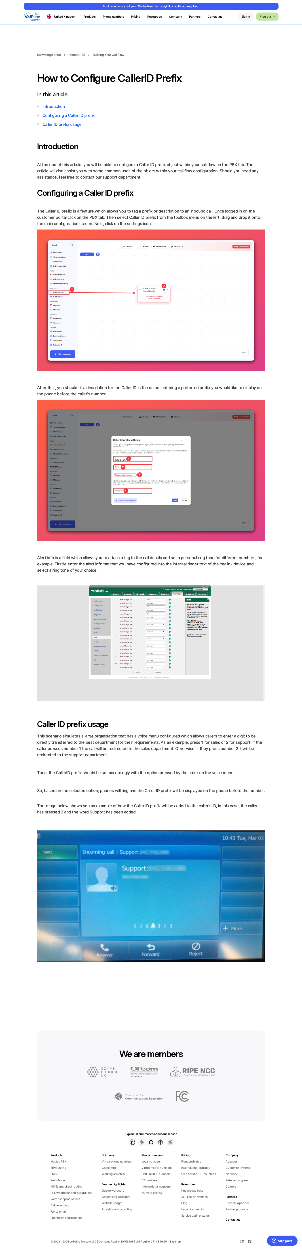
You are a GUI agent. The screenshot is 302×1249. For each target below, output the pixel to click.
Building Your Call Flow (108, 55)
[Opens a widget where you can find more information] (282, 1241)
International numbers (156, 1186)
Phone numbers (152, 1155)
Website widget (112, 1203)
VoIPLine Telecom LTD (83, 1241)
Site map (175, 1241)
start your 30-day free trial (141, 6)
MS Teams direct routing (66, 1186)
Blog (184, 1203)
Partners (194, 16)
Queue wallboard (113, 1190)
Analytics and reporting (117, 1209)
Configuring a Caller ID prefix (68, 115)
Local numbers (151, 1161)
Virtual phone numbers (117, 1161)
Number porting (151, 1192)
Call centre (109, 1167)
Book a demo (111, 6)
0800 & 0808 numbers (156, 1174)
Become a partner (237, 1203)
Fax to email (58, 1211)
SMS (54, 1174)
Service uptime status (195, 1215)
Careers (231, 1186)
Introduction (53, 106)
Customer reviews (238, 1167)
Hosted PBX (76, 55)
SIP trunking (58, 1167)
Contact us (215, 16)
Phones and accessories (66, 1218)
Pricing (135, 16)
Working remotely (113, 1174)
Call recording (60, 1205)
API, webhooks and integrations (71, 1192)
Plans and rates (191, 1161)
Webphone (58, 1180)
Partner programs (237, 1209)
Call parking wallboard (116, 1196)
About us (231, 1161)
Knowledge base (49, 55)
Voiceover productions (65, 1199)
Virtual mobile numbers (156, 1167)
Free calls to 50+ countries (198, 1174)
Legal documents (192, 1209)
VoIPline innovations (194, 1196)
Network (231, 1174)
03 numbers (149, 1180)
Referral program (237, 1180)
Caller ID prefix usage (62, 124)
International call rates (195, 1167)
